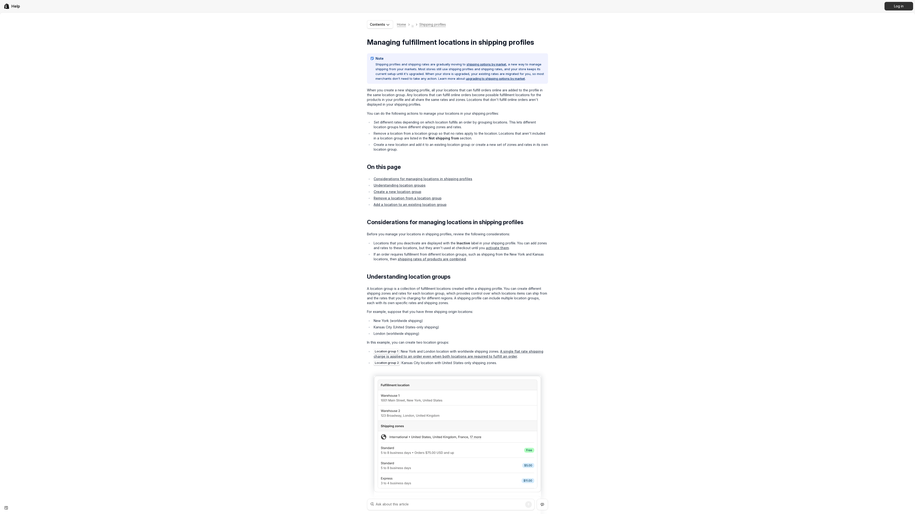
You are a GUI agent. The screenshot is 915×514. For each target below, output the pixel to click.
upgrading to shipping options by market (495, 78)
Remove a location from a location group (408, 198)
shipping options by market (486, 64)
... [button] (413, 24)
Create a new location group (397, 192)
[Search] (528, 504)
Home (401, 24)
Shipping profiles (432, 24)
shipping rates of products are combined (432, 259)
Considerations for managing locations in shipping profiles (423, 179)
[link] (12, 6)
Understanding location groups (400, 185)
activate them (497, 248)
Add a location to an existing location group (410, 205)
